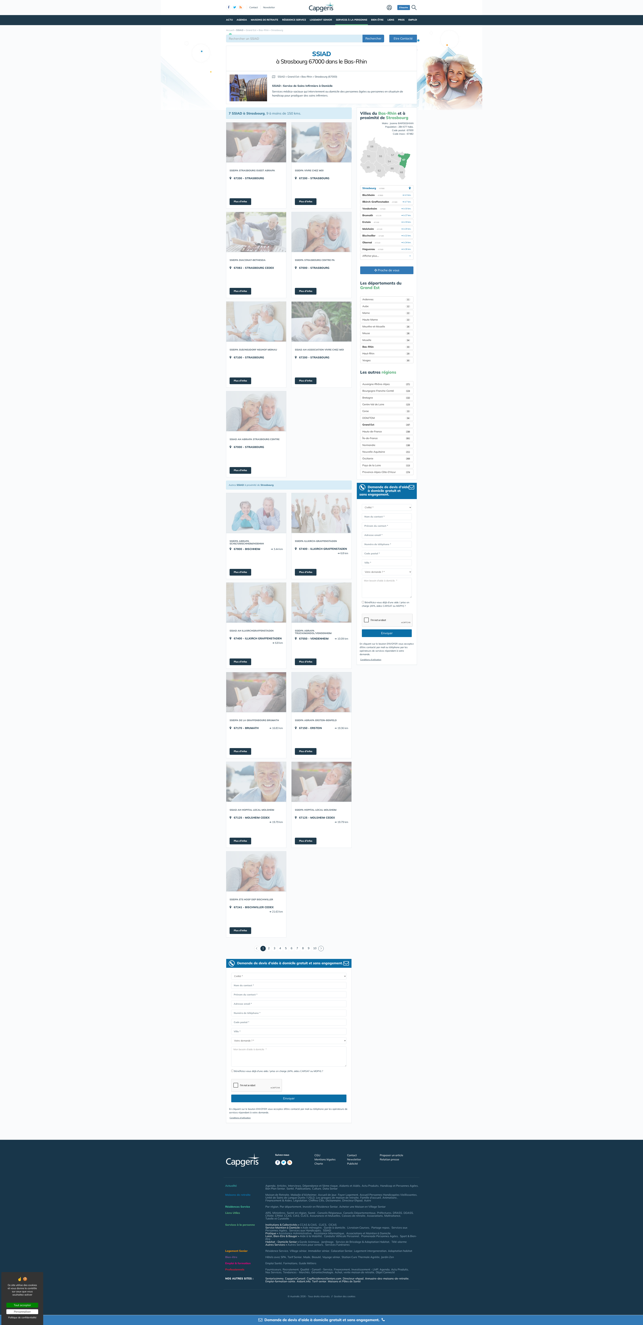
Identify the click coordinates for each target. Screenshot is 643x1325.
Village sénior (298, 1250)
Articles (282, 1185)
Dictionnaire (333, 1200)
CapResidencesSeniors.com (324, 1278)
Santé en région (296, 1212)
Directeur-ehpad (353, 1278)
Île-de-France (386, 438)
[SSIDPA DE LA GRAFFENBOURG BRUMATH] (256, 692)
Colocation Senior (341, 1250)
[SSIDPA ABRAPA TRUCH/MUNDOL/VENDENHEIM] (321, 602)
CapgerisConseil (295, 1278)
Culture (316, 1188)
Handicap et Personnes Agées (399, 1185)
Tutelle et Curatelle (277, 1218)
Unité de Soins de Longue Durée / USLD (289, 1197)
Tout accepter (22, 1305)
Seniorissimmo (274, 1278)
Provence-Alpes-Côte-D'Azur (386, 472)
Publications (303, 1188)
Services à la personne (351, 19)
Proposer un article (391, 1155)
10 (314, 948)
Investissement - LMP (364, 1269)
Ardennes (385, 299)
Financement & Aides (278, 1200)
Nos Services (273, 1272)
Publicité (352, 1163)
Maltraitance (392, 1215)
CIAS (296, 1215)
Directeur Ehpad (352, 1200)
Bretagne (386, 397)
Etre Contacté (403, 38)
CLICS (304, 1215)
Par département (290, 1206)
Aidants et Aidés (349, 1185)
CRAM (269, 1215)
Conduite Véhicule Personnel (341, 1236)
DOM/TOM (385, 418)
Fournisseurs (273, 1269)
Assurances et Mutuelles (325, 1215)
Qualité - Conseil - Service (316, 1269)
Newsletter (269, 7)
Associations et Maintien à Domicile (368, 1233)
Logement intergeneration (370, 1250)
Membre (391, 8)
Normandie (386, 445)
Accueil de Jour (327, 1194)
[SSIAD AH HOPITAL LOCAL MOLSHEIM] (256, 782)
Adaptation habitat (400, 1250)
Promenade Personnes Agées (379, 1236)
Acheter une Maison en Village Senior (362, 1206)
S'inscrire (403, 7)
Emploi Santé (273, 1263)
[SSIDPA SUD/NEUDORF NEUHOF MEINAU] (256, 321)
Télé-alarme (399, 1241)
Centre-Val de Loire (386, 404)
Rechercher (373, 38)
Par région (271, 1206)
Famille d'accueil (370, 1197)
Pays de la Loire (386, 465)
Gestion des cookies (344, 1296)
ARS (268, 1212)
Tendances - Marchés (296, 1272)
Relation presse (389, 1159)
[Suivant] (321, 948)
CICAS (333, 1224)
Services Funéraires (337, 1244)
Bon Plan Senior (275, 1188)
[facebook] (228, 7)
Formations (290, 1263)
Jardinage (327, 1241)
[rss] (240, 7)
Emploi (412, 19)
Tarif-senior (319, 1281)
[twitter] (234, 7)
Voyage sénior (331, 1257)
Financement (342, 1269)
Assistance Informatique (329, 1233)
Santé (290, 1188)
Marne (385, 313)
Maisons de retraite (264, 19)
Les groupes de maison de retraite (337, 1197)
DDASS (408, 1212)
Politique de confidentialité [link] (22, 1317)
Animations (389, 1197)
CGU (317, 1155)
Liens (390, 19)
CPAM (279, 1215)
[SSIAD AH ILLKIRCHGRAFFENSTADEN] (256, 602)
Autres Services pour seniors (305, 1244)
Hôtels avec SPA (275, 1257)
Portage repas (380, 1227)
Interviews (294, 1185)
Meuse (385, 333)
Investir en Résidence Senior (320, 1206)
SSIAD (327, 1230)
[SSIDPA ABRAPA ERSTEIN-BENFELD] (321, 692)
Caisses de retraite (353, 1215)
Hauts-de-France (386, 431)
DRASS (397, 1212)
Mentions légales (325, 1159)
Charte (318, 1163)
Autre (367, 1200)
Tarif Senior (295, 1257)
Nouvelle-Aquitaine (386, 451)
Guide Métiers (307, 1263)
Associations (375, 1215)
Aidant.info (303, 1281)
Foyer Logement (348, 1194)
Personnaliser (22, 1311)
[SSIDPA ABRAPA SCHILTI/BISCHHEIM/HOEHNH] (256, 513)
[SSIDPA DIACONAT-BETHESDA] (256, 232)
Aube (385, 306)
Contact (253, 7)
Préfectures (384, 1212)
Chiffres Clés (316, 1200)
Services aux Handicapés (305, 1230)
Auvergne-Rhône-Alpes (386, 384)
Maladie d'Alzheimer (303, 1194)
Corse (385, 411)
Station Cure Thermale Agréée (361, 1257)
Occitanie (386, 458)
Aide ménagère (312, 1227)
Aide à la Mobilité (311, 1236)
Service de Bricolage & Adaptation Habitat (362, 1241)
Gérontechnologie (322, 1272)
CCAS (288, 1215)
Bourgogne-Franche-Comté (386, 390)
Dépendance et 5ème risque (320, 1185)
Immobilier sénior (318, 1250)
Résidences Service (237, 1206)
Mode (306, 1257)
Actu (229, 19)
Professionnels (234, 1269)
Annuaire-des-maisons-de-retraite (387, 1278)
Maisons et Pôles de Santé (344, 1281)
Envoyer (289, 1098)
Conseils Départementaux (359, 1212)
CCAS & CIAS (308, 1224)
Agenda (242, 19)
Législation (300, 1200)
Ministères (278, 1212)
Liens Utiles (232, 1212)
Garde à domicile (334, 1227)
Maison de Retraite (277, 1194)
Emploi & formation (238, 1263)
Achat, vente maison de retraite (354, 1272)
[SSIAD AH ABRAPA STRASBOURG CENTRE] (256, 411)
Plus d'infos (240, 201)
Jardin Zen (387, 1257)
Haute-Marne (385, 319)
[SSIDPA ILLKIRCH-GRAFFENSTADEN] (321, 513)
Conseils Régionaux (329, 1212)
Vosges (385, 360)
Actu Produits (370, 1185)
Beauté (316, 1257)
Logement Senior (321, 19)
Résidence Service (294, 19)
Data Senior (330, 1188)
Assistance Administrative (295, 1233)
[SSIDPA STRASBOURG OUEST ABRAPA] (256, 142)
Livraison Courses (358, 1227)
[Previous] (257, 948)
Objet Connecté (385, 1272)
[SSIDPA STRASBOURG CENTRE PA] (321, 232)
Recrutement (291, 1269)
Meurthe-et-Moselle (385, 326)
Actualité (231, 1185)
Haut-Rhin (385, 353)
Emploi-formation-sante (280, 1281)
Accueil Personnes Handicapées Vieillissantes (388, 1194)
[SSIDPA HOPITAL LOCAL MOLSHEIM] (321, 782)
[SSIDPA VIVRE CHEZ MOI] (321, 142)
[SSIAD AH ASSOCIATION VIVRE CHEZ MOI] (321, 321)
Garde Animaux (309, 1241)
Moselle (385, 340)
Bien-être (377, 19)
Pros (401, 19)
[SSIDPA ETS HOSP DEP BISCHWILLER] (256, 871)
